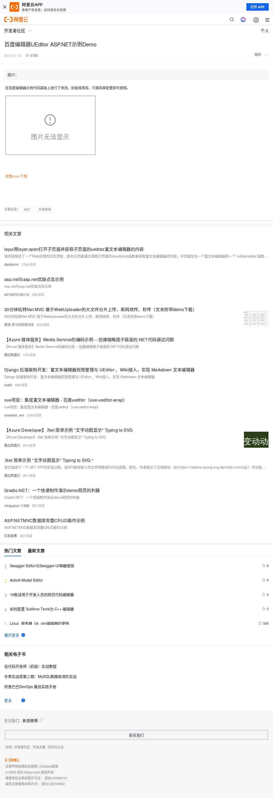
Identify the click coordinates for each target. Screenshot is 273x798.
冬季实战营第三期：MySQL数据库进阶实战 (40, 676)
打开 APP (257, 7)
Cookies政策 (49, 766)
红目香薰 (10, 535)
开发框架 (44, 209)
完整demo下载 (16, 176)
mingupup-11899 (16, 505)
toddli (8, 385)
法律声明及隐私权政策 (21, 766)
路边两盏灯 (12, 354)
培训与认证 (56, 747)
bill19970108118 (16, 294)
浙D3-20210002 (53, 783)
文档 (8, 747)
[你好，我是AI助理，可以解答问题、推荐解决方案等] (243, 19)
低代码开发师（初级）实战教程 (30, 666)
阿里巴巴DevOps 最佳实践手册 (30, 686)
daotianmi (11, 264)
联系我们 (136, 735)
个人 (264, 30)
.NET (26, 209)
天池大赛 (39, 747)
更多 (8, 700)
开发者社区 (22, 747)
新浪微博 (30, 720)
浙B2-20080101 (56, 778)
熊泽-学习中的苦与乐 (19, 324)
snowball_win (14, 415)
